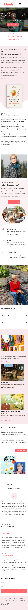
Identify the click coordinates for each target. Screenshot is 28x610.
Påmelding (14, 591)
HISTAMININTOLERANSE (13, 43)
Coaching (14, 33)
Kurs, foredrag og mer (14, 36)
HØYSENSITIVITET (13, 39)
